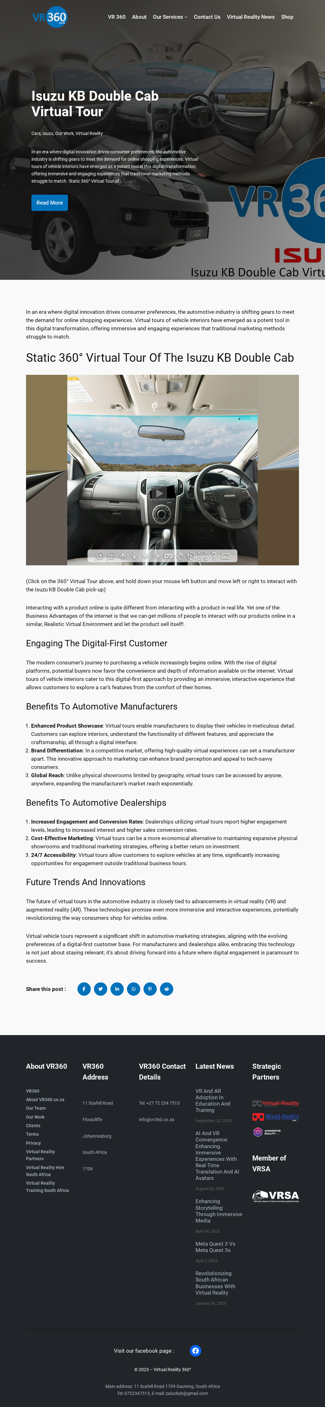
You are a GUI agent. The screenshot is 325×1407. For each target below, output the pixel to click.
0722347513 (137, 1393)
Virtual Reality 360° (172, 1369)
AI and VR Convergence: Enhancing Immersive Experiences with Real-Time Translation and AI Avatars (217, 1155)
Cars (36, 133)
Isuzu (48, 133)
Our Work (64, 133)
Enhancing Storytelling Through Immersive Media (219, 1210)
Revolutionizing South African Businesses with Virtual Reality (215, 1283)
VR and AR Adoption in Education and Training (213, 1100)
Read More (49, 202)
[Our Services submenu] (186, 16)
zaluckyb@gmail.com (187, 1393)
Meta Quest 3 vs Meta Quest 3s (215, 1247)
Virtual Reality (89, 133)
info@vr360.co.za (156, 1119)
